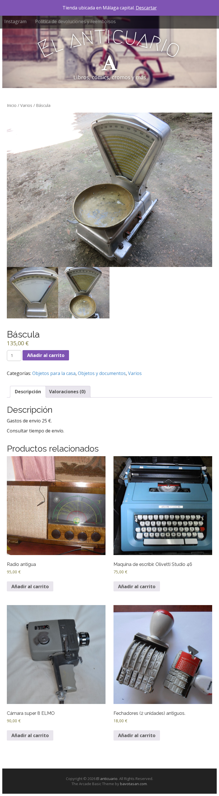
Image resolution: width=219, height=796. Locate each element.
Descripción (28, 391)
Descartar (146, 8)
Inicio (12, 105)
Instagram (15, 21)
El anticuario (106, 778)
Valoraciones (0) (67, 391)
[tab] (28, 392)
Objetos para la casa (54, 373)
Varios (26, 105)
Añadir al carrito (45, 355)
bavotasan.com (133, 783)
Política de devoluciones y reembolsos (75, 21)
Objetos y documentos (102, 373)
